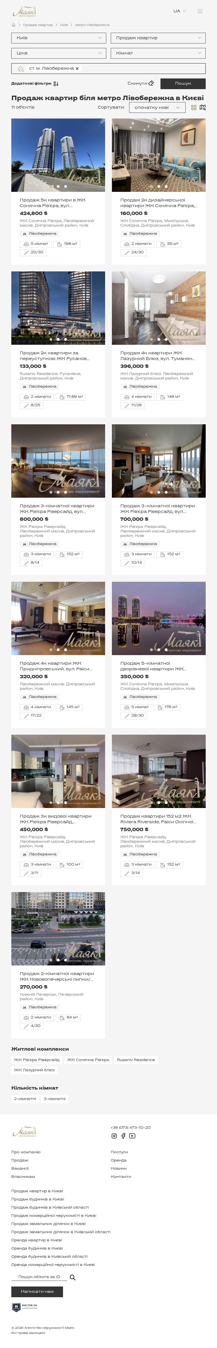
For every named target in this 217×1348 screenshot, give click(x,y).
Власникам (23, 1177)
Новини (119, 1169)
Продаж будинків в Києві (37, 1199)
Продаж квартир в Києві (37, 1191)
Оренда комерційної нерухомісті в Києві (53, 1265)
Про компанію (25, 1152)
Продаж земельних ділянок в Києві (48, 1224)
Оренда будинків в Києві (37, 1248)
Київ (64, 25)
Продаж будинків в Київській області (50, 1207)
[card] (193, 107)
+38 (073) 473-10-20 (131, 1128)
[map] (202, 107)
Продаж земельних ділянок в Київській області (60, 1232)
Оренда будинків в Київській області (49, 1257)
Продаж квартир (38, 25)
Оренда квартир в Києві (36, 1240)
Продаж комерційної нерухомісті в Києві (53, 1216)
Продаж (19, 1160)
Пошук (183, 83)
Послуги (119, 1152)
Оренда (119, 1160)
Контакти (121, 1177)
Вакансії (20, 1169)
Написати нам (37, 1292)
